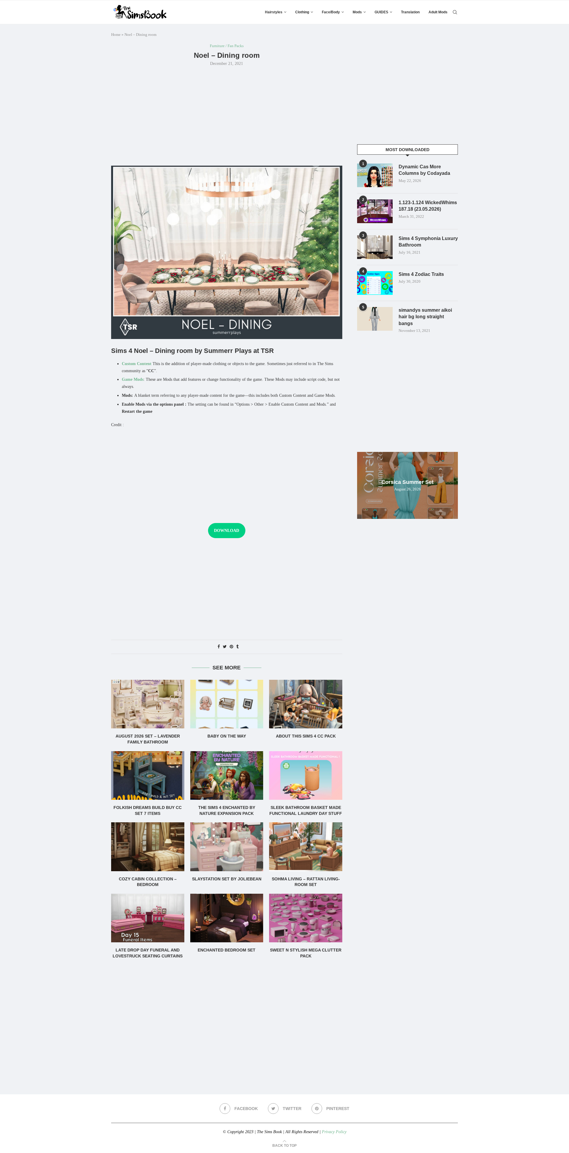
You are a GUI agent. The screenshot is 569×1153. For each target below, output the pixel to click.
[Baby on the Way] (226, 704)
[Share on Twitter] (225, 647)
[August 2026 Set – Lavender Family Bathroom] (147, 704)
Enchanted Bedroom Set (226, 950)
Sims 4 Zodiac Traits (421, 274)
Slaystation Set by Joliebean (226, 879)
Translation (410, 12)
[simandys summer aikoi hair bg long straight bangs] (375, 319)
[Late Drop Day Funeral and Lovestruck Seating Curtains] (147, 918)
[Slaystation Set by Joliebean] (226, 846)
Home (116, 34)
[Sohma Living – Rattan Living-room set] (305, 846)
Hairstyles (273, 12)
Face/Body (331, 12)
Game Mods (132, 379)
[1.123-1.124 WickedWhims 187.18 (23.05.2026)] (375, 211)
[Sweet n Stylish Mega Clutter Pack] (305, 918)
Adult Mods (438, 12)
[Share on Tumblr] (237, 647)
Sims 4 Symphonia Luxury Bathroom (428, 241)
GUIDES (381, 12)
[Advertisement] (226, 115)
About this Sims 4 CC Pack (306, 736)
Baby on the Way (226, 736)
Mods (357, 12)
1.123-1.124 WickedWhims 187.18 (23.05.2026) (428, 206)
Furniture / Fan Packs (227, 46)
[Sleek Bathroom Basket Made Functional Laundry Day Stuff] (305, 775)
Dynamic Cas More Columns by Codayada (424, 170)
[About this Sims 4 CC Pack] (305, 704)
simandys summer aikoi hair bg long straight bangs (425, 317)
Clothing (302, 12)
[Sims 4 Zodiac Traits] (375, 283)
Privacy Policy (334, 1132)
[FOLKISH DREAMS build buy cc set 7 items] (147, 775)
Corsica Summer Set (407, 482)
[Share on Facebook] (219, 647)
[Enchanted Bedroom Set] (226, 918)
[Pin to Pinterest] (231, 647)
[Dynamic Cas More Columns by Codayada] (375, 175)
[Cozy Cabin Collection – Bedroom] (147, 846)
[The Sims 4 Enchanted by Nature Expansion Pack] (226, 775)
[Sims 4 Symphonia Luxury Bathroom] (375, 247)
